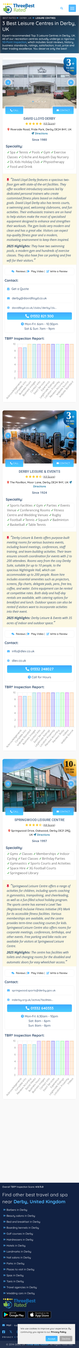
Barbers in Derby (17, 1210)
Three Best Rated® (37, 1344)
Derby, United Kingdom (39, 1201)
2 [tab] (36, 101)
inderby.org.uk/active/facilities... (32, 1000)
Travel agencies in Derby (22, 1287)
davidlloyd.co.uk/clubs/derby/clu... (34, 308)
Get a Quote (20, 289)
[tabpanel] (39, 84)
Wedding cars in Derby (21, 1293)
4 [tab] (42, 101)
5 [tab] (45, 101)
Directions (41, 133)
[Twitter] (10, 1332)
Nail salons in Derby (19, 1257)
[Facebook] (3, 1332)
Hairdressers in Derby (20, 1239)
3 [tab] (39, 101)
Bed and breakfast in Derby (23, 1221)
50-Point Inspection (14, 42)
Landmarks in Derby (19, 1251)
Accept (51, 1338)
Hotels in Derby (16, 1245)
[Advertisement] (39, 1142)
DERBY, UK (25, 18)
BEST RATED (9, 18)
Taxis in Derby (15, 1281)
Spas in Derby (15, 1275)
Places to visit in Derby (20, 1269)
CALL (15, 110)
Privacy (7, 1337)
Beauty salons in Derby (21, 1215)
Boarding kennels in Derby (23, 1227)
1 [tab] (33, 101)
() (49, 123)
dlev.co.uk (19, 660)
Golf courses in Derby (20, 1233)
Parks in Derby (15, 1263)
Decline (66, 1338)
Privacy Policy (58, 1332)
